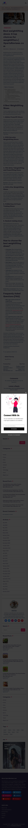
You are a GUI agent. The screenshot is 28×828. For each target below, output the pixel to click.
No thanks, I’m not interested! (14, 434)
